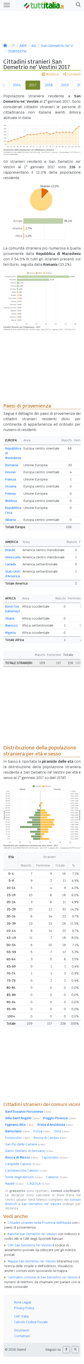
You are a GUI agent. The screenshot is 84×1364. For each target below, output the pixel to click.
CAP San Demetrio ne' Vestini (30, 1245)
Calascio (57, 1177)
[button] (77, 5)
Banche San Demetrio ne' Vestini (32, 1234)
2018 (49, 85)
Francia (10, 479)
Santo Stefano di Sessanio (29, 1151)
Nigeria (10, 633)
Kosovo (10, 472)
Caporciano (55, 1157)
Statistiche (17, 51)
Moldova (11, 501)
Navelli (14, 1184)
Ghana (9, 618)
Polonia (10, 494)
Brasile (10, 550)
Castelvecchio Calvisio (26, 1170)
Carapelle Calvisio (23, 1164)
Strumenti (21, 1330)
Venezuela (12, 557)
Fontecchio (17, 1138)
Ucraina (10, 486)
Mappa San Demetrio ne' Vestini (32, 1261)
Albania (10, 520)
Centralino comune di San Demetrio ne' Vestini (43, 1277)
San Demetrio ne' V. (57, 45)
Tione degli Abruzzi (24, 1177)
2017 (33, 85)
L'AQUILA (38, 1184)
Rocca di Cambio (50, 1138)
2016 (17, 85)
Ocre (61, 1131)
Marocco (11, 625)
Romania (11, 465)
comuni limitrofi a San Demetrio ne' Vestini (43, 1202)
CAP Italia (21, 1316)
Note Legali (22, 1302)
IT (13, 45)
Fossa (41, 1131)
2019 (65, 85)
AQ (33, 45)
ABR (23, 45)
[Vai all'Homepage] (44, 5)
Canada (10, 564)
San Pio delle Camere (25, 1144)
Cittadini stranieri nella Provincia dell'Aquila (39, 1223)
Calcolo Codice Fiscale (31, 1322)
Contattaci (22, 1336)
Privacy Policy (24, 1308)
